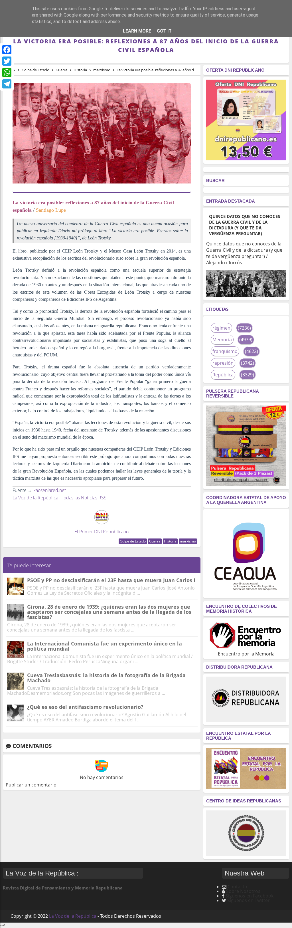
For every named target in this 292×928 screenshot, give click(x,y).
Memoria (222, 339)
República (223, 375)
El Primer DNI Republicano (101, 531)
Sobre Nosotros (243, 891)
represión (223, 363)
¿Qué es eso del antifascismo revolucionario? (85, 706)
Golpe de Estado (133, 541)
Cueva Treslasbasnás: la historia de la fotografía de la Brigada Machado (106, 678)
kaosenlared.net (49, 490)
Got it (164, 31)
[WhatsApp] (7, 72)
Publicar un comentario (31, 785)
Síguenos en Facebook (249, 896)
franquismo (225, 351)
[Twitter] (7, 61)
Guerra (155, 541)
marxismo (188, 541)
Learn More (137, 31)
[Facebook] (7, 49)
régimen (221, 328)
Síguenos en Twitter (248, 900)
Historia (170, 541)
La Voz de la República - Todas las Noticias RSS (59, 498)
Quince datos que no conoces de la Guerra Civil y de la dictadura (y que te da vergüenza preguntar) (244, 224)
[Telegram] (7, 84)
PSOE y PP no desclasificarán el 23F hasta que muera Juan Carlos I (111, 580)
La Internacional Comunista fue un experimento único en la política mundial (104, 646)
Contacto (237, 886)
